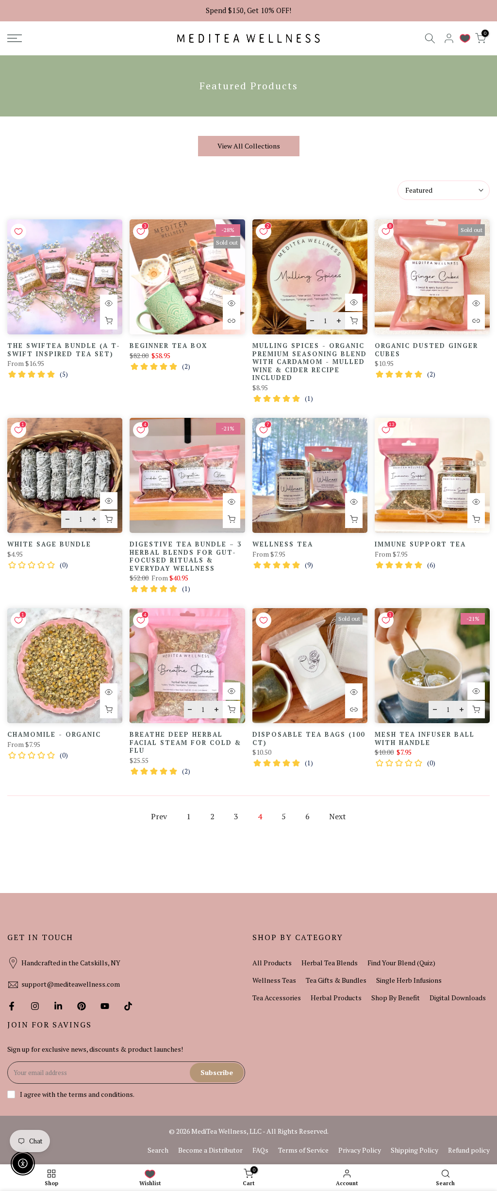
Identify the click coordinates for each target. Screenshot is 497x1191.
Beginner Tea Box (168, 345)
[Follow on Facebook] (11, 1006)
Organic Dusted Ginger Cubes (426, 349)
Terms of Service (303, 1150)
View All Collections (248, 145)
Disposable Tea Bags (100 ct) (308, 738)
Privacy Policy (359, 1150)
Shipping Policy (414, 1150)
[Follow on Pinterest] (81, 1006)
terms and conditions (100, 1094)
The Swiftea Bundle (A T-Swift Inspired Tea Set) (63, 349)
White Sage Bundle (49, 544)
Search (158, 1150)
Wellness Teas (274, 980)
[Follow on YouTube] (104, 1006)
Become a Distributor (210, 1150)
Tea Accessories (276, 997)
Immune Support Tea (420, 544)
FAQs (260, 1150)
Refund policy (469, 1150)
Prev (159, 816)
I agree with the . (77, 1094)
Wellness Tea (282, 544)
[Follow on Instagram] (35, 1006)
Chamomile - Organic (54, 734)
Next (337, 816)
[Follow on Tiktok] (128, 1006)
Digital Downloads (458, 997)
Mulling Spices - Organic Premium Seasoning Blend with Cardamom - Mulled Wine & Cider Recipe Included (309, 361)
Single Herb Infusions (409, 980)
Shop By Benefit (395, 997)
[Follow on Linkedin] (58, 1006)
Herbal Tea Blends (329, 962)
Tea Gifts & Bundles (336, 980)
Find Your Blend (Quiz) (401, 962)
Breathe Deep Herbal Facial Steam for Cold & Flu (185, 742)
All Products (272, 962)
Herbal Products (336, 997)
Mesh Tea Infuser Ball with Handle (425, 738)
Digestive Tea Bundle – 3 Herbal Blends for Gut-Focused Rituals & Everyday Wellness (186, 556)
